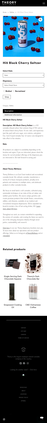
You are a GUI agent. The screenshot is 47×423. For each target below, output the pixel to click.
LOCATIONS (23, 394)
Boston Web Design (6, 414)
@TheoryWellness (32, 233)
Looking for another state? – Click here (23, 370)
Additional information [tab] (13, 115)
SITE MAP (23, 331)
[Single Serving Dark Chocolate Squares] (13, 263)
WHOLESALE (23, 387)
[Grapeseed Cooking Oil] (13, 292)
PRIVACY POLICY (23, 397)
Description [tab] (9, 111)
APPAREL (23, 401)
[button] (44, 3)
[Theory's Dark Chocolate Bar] (33, 263)
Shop (7, 97)
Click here (6, 228)
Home (5, 12)
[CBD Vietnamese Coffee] (33, 292)
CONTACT (23, 328)
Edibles (12, 12)
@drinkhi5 (6, 236)
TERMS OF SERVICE (23, 338)
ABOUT (23, 390)
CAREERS (23, 334)
